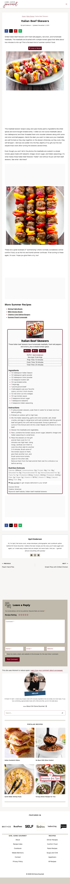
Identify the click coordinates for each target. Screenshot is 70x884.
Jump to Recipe (35, 48)
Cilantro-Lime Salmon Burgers (19, 314)
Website (50, 649)
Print (28, 351)
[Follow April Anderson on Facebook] (31, 555)
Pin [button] (35, 351)
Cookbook (18, 848)
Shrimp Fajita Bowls (15, 309)
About (18, 840)
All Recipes (52, 861)
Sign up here (14, 483)
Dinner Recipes (52, 840)
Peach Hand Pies (8, 565)
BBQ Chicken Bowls (15, 312)
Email (29, 649)
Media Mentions (18, 853)
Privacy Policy (18, 861)
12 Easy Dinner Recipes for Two (45, 796)
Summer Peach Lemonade (17, 317)
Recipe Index (17, 844)
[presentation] (19, 743)
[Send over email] (20, 31)
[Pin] (8, 188)
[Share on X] (11, 31)
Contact (18, 857)
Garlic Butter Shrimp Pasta (13, 796)
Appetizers (52, 857)
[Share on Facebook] (6, 31)
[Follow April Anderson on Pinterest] (38, 555)
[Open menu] (66, 4)
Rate (43, 351)
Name (8, 649)
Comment (10, 621)
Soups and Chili (52, 853)
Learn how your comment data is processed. (47, 670)
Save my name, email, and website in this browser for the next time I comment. (32, 654)
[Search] (62, 713)
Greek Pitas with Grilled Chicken (56, 565)
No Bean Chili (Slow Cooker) (45, 760)
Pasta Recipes (52, 848)
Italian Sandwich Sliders (12, 760)
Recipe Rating (11, 615)
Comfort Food (52, 844)
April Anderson (26, 25)
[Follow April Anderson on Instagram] (35, 555)
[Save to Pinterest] (15, 31)
